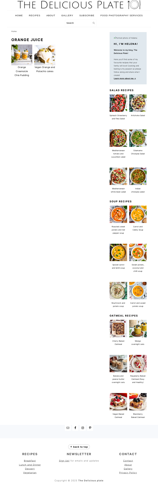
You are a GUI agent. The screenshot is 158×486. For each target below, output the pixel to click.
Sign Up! (64, 460)
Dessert (30, 468)
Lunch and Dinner (30, 464)
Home (14, 31)
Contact (128, 460)
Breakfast (30, 460)
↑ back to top (79, 447)
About (128, 464)
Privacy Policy (128, 472)
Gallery (128, 468)
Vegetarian (30, 472)
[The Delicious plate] (79, 8)
